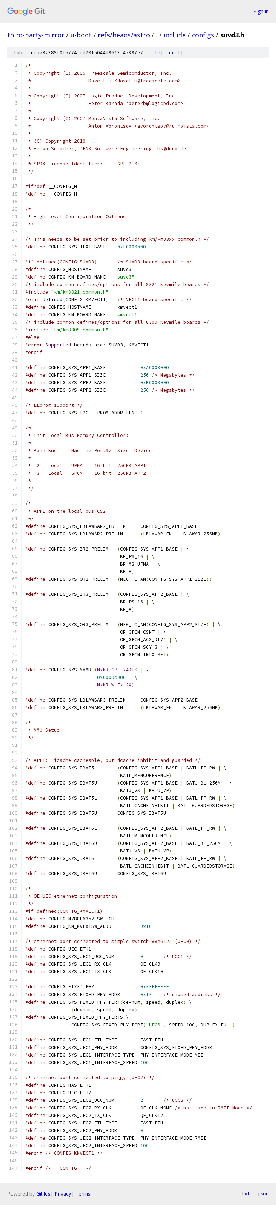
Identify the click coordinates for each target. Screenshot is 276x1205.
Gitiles (43, 1193)
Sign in (261, 11)
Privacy (63, 1193)
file (154, 53)
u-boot (81, 35)
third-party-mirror (35, 35)
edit (174, 53)
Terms (83, 1193)
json (263, 1193)
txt (246, 1193)
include (175, 35)
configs (203, 35)
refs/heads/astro (124, 35)
